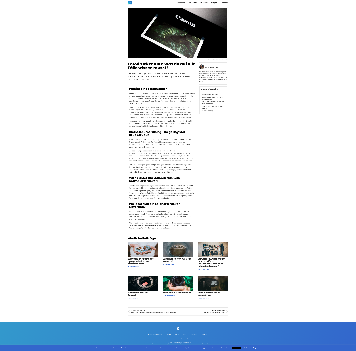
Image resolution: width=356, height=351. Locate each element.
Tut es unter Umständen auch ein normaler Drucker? (213, 102)
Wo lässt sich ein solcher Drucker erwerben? (212, 107)
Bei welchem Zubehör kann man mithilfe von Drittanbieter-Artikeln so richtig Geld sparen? (211, 262)
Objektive (193, 3)
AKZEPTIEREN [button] (236, 348)
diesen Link (152, 225)
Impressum (194, 334)
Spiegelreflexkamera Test (155, 334)
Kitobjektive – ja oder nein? (177, 292)
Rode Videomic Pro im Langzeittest (209, 294)
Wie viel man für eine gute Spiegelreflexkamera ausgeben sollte (141, 261)
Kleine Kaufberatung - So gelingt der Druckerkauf (212, 98)
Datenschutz (204, 334)
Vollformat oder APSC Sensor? (139, 294)
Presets (225, 3)
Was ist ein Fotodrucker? (210, 94)
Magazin (215, 3)
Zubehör (203, 3)
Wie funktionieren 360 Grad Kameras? (177, 260)
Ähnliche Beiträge (207, 111)
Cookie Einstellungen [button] (251, 348)
